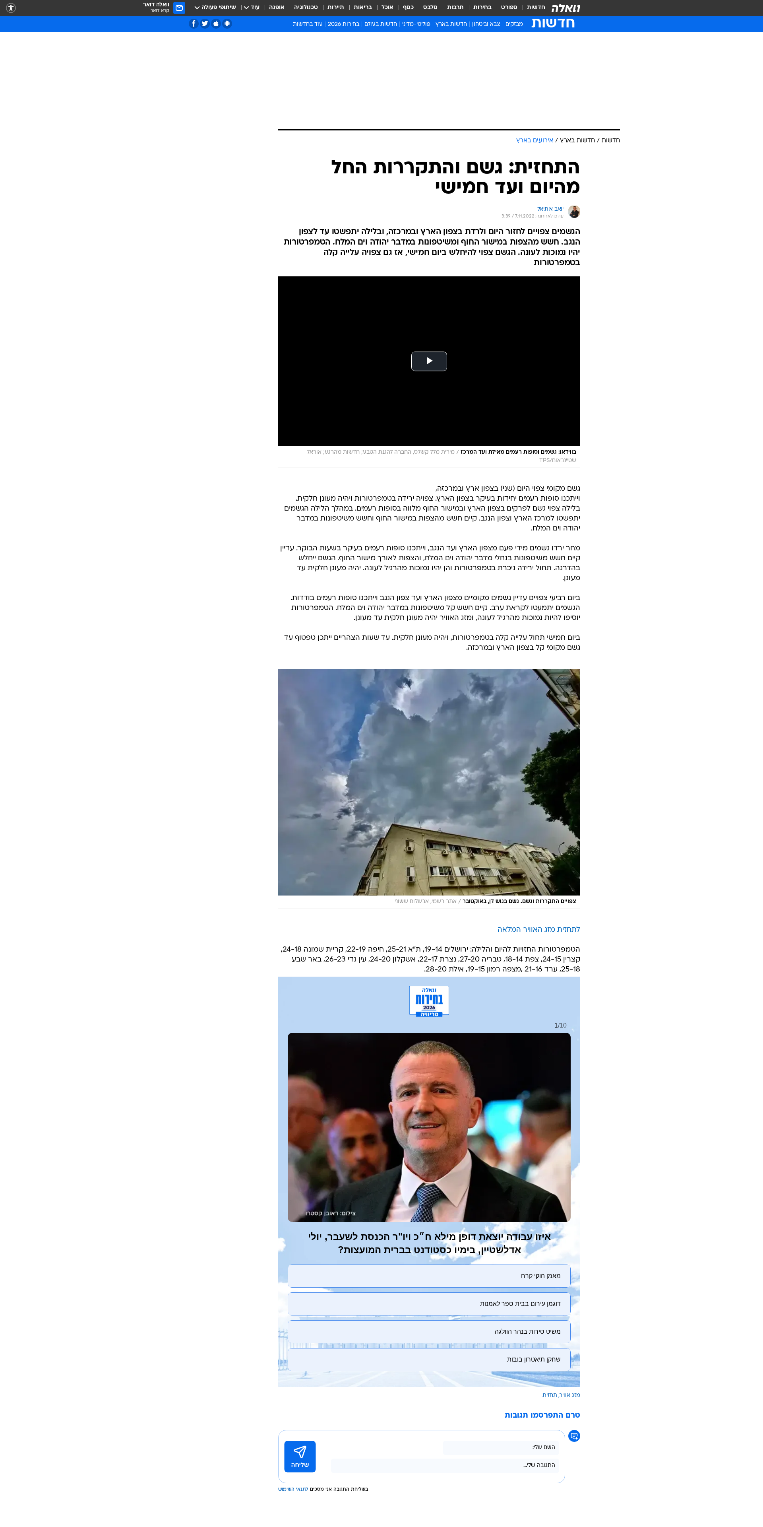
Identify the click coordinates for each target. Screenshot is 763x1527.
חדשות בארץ (451, 24)
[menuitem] (531, 8)
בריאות (363, 8)
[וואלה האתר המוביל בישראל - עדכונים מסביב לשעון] (566, 8)
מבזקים (514, 24)
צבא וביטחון (486, 24)
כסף (408, 8)
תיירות (335, 8)
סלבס (430, 8)
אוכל (387, 8)
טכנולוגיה (306, 8)
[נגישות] (11, 8)
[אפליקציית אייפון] (216, 24)
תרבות (455, 8)
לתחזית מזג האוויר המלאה (539, 930)
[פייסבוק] (194, 24)
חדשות (536, 8)
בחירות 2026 (343, 24)
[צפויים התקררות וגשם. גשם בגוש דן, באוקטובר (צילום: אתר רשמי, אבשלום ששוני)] (429, 789)
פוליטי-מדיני (416, 24)
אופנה (277, 8)
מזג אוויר (570, 1395)
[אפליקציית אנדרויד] (227, 24)
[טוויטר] (205, 24)
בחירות (482, 8)
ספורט (509, 8)
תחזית (549, 1395)
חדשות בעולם (380, 24)
